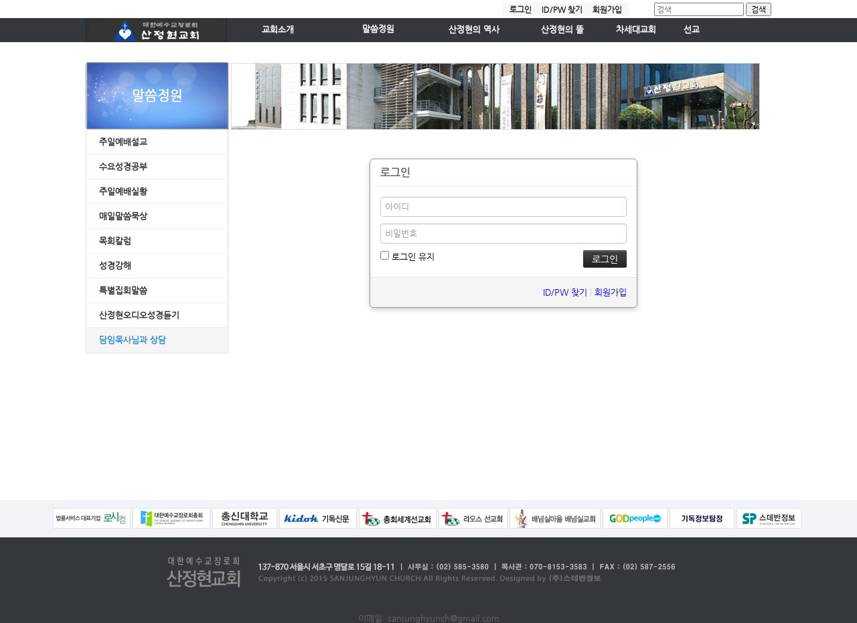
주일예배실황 (123, 191)
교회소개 (278, 29)
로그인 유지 (412, 257)
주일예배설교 (123, 142)
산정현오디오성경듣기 (139, 315)
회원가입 (607, 9)
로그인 (521, 9)
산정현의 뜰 (562, 29)
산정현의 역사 (474, 29)
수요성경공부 (123, 166)
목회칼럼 (115, 241)
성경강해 (115, 265)
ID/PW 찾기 (562, 9)
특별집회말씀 (123, 290)
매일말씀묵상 (123, 216)
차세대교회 (636, 29)
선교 (692, 29)
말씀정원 (378, 28)
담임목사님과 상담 (132, 340)
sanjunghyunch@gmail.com (443, 618)
